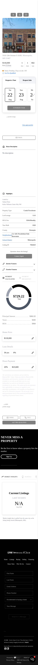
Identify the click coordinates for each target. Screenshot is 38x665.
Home (5, 559)
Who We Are (20, 564)
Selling (24, 559)
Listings (12, 559)
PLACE (27, 642)
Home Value (10, 564)
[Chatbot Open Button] (32, 659)
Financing (31, 559)
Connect (28, 564)
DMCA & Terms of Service (24, 660)
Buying (18, 559)
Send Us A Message (19, 617)
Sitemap (19, 662)
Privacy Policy (10, 660)
